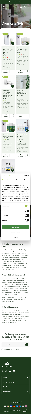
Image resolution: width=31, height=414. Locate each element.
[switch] (27, 211)
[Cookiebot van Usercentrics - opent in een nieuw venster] (22, 176)
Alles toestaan (15, 227)
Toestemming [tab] (5, 179)
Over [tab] (25, 179)
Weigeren (15, 237)
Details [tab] (15, 179)
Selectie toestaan (15, 232)
